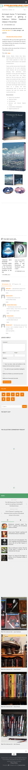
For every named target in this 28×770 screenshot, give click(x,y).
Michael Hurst (9, 324)
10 (25, 243)
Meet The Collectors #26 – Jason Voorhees (11, 632)
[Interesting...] (6, 30)
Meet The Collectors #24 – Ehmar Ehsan (10, 706)
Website (5, 358)
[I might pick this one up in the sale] (5, 30)
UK (13, 9)
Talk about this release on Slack (14, 36)
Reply (7, 292)
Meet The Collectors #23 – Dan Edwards (10, 744)
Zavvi (9, 53)
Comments (7, 284)
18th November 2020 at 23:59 (14, 306)
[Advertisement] (14, 219)
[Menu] (26, 2)
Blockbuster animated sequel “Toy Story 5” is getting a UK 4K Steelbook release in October (17, 526)
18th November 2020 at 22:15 (18, 288)
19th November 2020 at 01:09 (20, 325)
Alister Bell (8, 288)
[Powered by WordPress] (8, 765)
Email (16, 352)
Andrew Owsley (9, 295)
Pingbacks (17, 284)
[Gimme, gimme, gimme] (10, 30)
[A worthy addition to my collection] (8, 30)
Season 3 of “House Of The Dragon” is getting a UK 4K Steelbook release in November (17, 557)
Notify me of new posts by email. (10, 378)
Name (4, 352)
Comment (5, 342)
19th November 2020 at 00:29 (14, 317)
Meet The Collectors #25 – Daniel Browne (11, 669)
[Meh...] (3, 30)
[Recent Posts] (7, 520)
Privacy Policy (14, 763)
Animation (5, 9)
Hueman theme (21, 765)
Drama (10, 9)
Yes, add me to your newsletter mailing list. (14, 369)
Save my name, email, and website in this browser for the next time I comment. (14, 365)
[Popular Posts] (20, 520)
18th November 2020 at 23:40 (13, 297)
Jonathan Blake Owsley (12, 304)
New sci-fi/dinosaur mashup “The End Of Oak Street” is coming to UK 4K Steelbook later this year (17, 549)
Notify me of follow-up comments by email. (13, 373)
